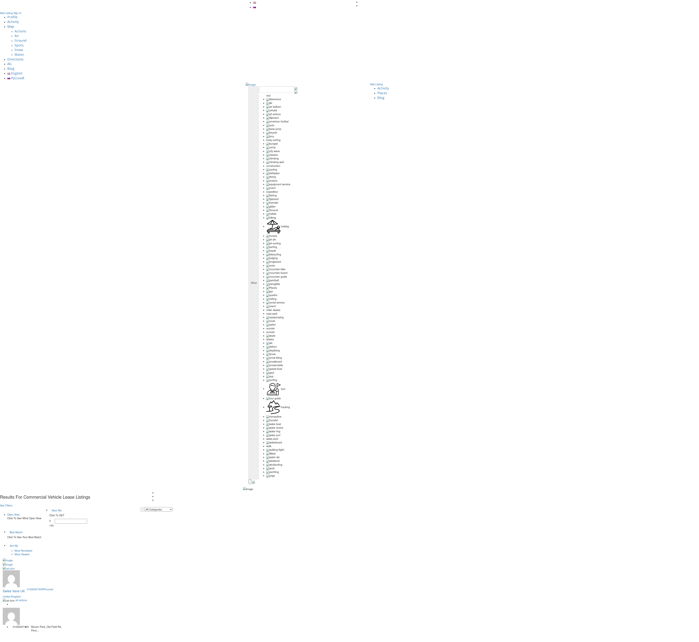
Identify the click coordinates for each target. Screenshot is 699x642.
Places (382, 93)
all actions (21, 600)
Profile (12, 17)
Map (10, 26)
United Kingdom (12, 596)
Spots (19, 45)
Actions (20, 31)
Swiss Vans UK (14, 590)
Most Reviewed (23, 550)
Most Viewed (22, 554)
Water (19, 54)
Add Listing (6, 13)
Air (17, 36)
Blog (10, 68)
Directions (15, 59)
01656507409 (35, 589)
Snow (19, 50)
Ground (20, 40)
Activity (13, 21)
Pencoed (48, 589)
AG (9, 64)
